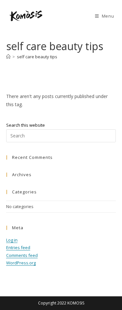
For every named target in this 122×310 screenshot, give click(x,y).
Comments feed (22, 255)
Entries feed (18, 247)
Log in (12, 240)
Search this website (25, 125)
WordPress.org (21, 263)
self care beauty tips (37, 57)
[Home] (8, 57)
